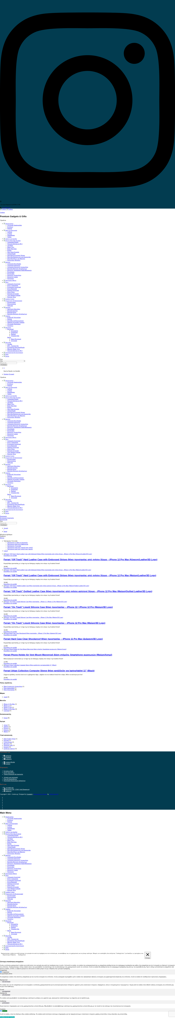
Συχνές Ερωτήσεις (9, 772)
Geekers (2, 212)
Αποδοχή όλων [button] (22, 955)
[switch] (1, 981)
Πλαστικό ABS (8, 745)
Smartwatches (9, 817)
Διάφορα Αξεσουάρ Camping (15, 322)
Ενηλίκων (10, 227)
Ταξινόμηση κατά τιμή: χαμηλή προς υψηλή (20, 547)
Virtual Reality (11, 254)
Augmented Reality (13, 242)
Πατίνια (9, 319)
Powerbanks (10, 272)
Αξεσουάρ (14, 340)
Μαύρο (6, 731)
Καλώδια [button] (7, 307)
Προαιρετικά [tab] (3, 980)
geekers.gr (8, 791)
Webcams (10, 305)
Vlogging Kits (15, 336)
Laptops (9, 233)
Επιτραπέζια (14, 331)
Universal (6, 710)
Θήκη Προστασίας (9, 690)
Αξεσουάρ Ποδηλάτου (14, 324)
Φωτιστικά (10, 922)
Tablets (9, 237)
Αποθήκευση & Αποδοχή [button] (7, 1017)
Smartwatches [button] (9, 223)
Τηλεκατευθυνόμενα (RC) (15, 244)
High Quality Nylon (9, 739)
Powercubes (10, 273)
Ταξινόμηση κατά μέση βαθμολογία (17, 544)
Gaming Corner (9, 299)
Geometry (29, 794)
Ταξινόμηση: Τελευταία (14, 546)
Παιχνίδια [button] (8, 342)
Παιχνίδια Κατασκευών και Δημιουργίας (19, 257)
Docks (7, 356)
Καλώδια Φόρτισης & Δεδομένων (17, 269)
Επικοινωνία (3, 519)
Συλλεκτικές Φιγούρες (13, 260)
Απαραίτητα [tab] (3, 970)
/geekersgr (8, 756)
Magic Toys (10, 247)
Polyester (6, 740)
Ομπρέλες (10, 325)
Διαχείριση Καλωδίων (13, 309)
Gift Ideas (10, 245)
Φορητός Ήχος (11, 297)
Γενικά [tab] (2, 989)
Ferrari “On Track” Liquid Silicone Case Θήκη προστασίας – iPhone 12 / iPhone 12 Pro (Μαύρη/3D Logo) (58, 607)
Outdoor (7, 909)
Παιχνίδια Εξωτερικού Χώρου (16, 255)
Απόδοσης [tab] (3, 1001)
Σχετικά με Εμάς (8, 771)
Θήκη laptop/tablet (9, 688)
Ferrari (5, 718)
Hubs (6, 354)
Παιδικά (9, 228)
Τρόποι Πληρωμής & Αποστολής (13, 774)
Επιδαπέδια (14, 332)
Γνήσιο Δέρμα (8, 742)
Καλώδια (8, 900)
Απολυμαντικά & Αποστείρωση (14, 352)
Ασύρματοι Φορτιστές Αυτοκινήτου (17, 267)
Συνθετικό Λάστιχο (9, 748)
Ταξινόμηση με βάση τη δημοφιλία (17, 542)
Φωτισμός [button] (8, 327)
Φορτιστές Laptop (12, 277)
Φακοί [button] (9, 337)
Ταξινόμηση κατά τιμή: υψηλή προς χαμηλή (20, 549)
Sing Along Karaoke (13, 252)
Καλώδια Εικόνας (12, 311)
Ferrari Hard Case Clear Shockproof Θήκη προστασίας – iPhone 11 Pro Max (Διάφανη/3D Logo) (53, 639)
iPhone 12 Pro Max (9, 709)
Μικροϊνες (7, 743)
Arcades (9, 344)
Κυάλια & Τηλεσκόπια (14, 317)
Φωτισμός (8, 921)
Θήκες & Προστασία (11, 823)
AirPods (9, 232)
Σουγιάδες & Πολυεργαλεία (15, 321)
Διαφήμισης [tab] (3, 993)
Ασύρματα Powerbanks (14, 264)
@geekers (8, 757)
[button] (10, 555)
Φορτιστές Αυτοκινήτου (14, 275)
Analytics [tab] (2, 1009)
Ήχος (7, 875)
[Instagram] (87, 200)
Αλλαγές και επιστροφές (11, 777)
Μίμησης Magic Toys (13, 349)
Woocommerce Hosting (40, 794)
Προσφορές (3, 516)
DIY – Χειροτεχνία (12, 346)
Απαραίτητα (5, 972)
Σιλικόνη (6, 747)
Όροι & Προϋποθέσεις (10, 779)
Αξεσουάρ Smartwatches (14, 225)
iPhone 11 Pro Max (9, 704)
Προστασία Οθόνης (10, 280)
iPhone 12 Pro (8, 707)
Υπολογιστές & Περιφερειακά (14, 894)
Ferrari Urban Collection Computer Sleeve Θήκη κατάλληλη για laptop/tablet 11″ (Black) (49, 670)
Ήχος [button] (6, 282)
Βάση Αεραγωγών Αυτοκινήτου (13, 686)
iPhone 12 (6, 705)
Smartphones (11, 235)
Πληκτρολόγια (11, 304)
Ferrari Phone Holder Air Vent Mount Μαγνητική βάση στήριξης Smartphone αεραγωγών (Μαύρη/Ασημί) (58, 655)
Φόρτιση (7, 855)
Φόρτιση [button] (7, 262)
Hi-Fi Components (12, 285)
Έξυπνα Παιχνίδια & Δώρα (13, 834)
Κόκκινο (6, 730)
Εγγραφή (11, 374)
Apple (5, 697)
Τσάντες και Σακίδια (11, 239)
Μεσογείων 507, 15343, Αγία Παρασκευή (17, 789)
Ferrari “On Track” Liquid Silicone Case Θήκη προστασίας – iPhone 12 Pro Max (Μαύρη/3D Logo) (54, 623)
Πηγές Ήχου (11, 292)
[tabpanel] (87, 977)
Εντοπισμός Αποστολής (7, 518)
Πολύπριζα (10, 278)
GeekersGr (8, 759)
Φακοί (9, 930)
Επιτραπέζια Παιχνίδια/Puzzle (16, 347)
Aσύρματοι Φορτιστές (13, 265)
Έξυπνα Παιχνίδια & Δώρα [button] (13, 240)
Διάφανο (6, 726)
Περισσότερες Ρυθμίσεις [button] (9, 955)
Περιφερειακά (11, 302)
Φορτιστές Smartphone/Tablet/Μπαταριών (19, 270)
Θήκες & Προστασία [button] (11, 230)
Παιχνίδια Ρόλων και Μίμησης (16, 258)
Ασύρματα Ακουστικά (13, 284)
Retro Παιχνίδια (11, 249)
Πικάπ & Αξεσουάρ (13, 294)
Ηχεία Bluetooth (12, 289)
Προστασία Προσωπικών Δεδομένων (14, 780)
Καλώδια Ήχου (11, 312)
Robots (9, 250)
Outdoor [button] (7, 316)
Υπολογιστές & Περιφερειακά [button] (13, 300)
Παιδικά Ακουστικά (13, 290)
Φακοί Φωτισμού (16, 339)
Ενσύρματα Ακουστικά (14, 287)
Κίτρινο (6, 728)
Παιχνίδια (8, 936)
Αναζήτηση (4, 364)
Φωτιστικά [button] (10, 329)
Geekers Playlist (10, 762)
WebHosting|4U (54, 794)
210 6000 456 (6, 207)
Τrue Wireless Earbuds (13, 295)
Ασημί (5, 725)
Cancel (6, 551)
